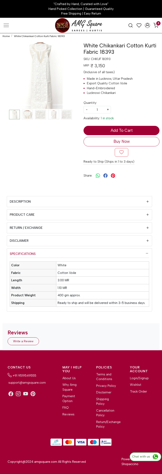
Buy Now (121, 141)
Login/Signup (139, 378)
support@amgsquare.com (27, 383)
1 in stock (107, 118)
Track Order (138, 391)
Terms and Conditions (104, 376)
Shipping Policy (102, 401)
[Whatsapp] (98, 176)
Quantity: (90, 103)
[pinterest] (113, 176)
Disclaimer (19, 241)
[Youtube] (25, 393)
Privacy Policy (106, 386)
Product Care (22, 215)
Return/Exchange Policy (106, 424)
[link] (130, 25)
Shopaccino (130, 464)
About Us (69, 378)
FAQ (65, 407)
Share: (88, 175)
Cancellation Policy (105, 413)
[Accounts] (147, 25)
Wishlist (135, 385)
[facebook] (105, 176)
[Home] (81, 26)
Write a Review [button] (23, 341)
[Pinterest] (33, 393)
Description (20, 201)
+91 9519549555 (24, 376)
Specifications (23, 254)
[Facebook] (11, 393)
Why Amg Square (69, 387)
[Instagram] (18, 393)
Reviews (68, 414)
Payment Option (68, 398)
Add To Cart (122, 130)
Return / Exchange (26, 228)
